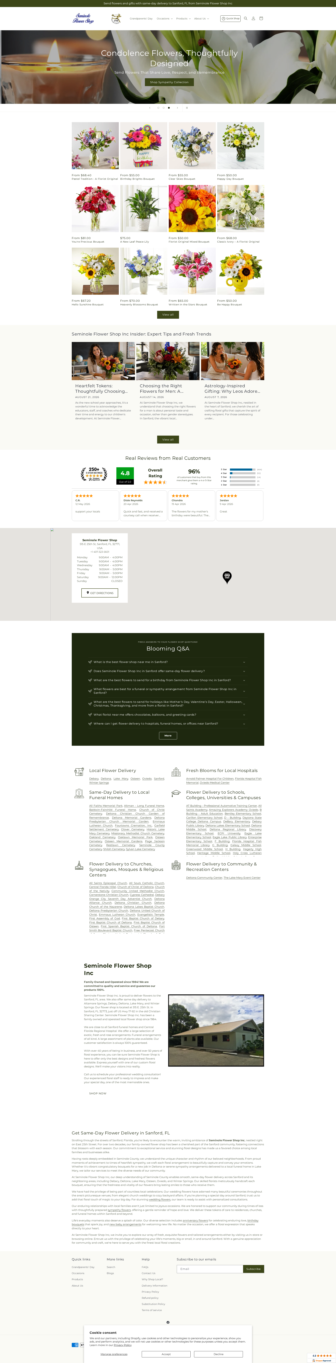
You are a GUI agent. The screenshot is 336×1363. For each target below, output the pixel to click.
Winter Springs (99, 782)
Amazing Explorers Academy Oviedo (233, 809)
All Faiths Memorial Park (105, 805)
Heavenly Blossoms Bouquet (139, 304)
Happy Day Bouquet (230, 178)
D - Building (232, 817)
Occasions (78, 1273)
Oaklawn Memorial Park (135, 837)
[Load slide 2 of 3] (163, 107)
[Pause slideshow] (186, 108)
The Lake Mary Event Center (242, 877)
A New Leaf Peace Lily (134, 241)
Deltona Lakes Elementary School (227, 825)
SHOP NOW (98, 1093)
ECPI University (229, 833)
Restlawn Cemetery (120, 845)
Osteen (135, 778)
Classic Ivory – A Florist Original (238, 241)
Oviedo (147, 778)
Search (111, 1267)
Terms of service (152, 1310)
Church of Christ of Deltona (135, 887)
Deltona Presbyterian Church (108, 910)
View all (168, 314)
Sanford (159, 778)
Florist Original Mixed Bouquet (189, 241)
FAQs (145, 1267)
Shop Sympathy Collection (168, 82)
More (168, 735)
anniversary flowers (195, 1220)
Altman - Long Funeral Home (144, 805)
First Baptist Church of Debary (143, 918)
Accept (166, 1354)
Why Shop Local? (152, 1279)
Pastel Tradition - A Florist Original (95, 178)
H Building (232, 849)
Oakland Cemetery (102, 837)
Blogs (110, 1273)
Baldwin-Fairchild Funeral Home (112, 809)
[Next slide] (177, 108)
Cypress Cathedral (142, 894)
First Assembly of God (104, 918)
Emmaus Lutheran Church (117, 914)
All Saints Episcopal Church (108, 883)
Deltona (106, 778)
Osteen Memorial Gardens (123, 841)
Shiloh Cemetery (114, 849)
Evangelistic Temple (150, 914)
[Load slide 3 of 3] (169, 107)
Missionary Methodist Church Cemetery (137, 833)
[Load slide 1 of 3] (158, 107)
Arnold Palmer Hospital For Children (210, 778)
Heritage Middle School (213, 853)
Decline (218, 1354)
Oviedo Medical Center (215, 782)
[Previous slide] (150, 108)
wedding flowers (159, 1199)
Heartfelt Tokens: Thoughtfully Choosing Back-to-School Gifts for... (102, 388)
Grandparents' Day (83, 1267)
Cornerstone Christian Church (109, 894)
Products (77, 1279)
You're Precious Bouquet (88, 241)
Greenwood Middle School (204, 849)
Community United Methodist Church (137, 891)
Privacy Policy (123, 1345)
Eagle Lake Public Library (230, 837)
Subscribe (253, 1269)
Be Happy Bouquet (229, 304)
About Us (77, 1285)
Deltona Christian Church (133, 902)
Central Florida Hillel (102, 887)
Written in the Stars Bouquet (188, 304)
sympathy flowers (119, 1210)
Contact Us (148, 1273)
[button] (164, 18)
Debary (94, 778)
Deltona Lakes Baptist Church (144, 906)
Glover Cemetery (132, 829)
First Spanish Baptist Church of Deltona (129, 926)
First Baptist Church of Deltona (110, 922)
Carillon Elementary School (204, 817)
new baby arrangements (125, 1224)
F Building (222, 841)
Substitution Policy (153, 1304)
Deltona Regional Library (228, 829)
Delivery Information (154, 1285)
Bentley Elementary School (243, 813)
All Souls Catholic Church (146, 883)
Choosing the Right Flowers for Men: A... (162, 388)
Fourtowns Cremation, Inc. (133, 825)
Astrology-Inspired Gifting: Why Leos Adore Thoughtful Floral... (231, 388)
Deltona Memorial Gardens (131, 817)
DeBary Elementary (236, 821)
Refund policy (150, 1297)
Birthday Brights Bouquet (137, 178)
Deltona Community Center (204, 877)
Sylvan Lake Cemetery (140, 849)
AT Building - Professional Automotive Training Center (221, 805)
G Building (220, 845)
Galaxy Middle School (245, 845)
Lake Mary (121, 778)
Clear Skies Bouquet (182, 178)
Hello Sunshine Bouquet (88, 304)
